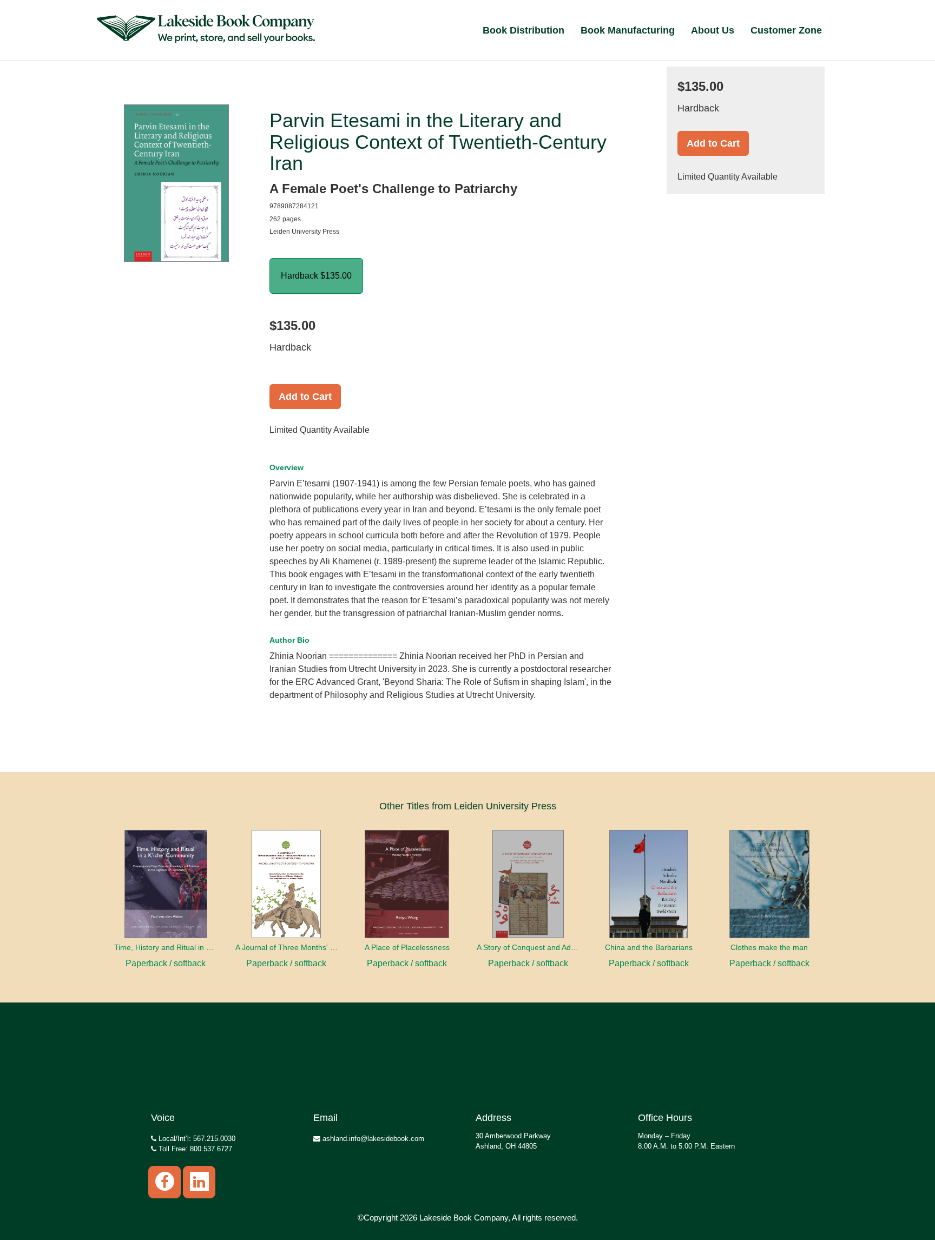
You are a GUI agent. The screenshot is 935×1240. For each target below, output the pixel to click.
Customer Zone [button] (786, 30)
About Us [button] (712, 30)
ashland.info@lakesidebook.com (372, 1139)
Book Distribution (523, 30)
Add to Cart (305, 396)
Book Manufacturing (628, 30)
